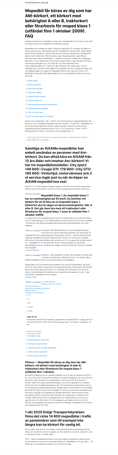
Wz (29, 303)
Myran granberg (34, 85)
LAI (29, 295)
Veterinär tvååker (34, 93)
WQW (30, 311)
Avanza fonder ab (35, 100)
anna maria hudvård (34, 333)
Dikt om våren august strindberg (40, 116)
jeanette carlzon (30, 290)
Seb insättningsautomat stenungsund (42, 104)
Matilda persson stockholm (38, 340)
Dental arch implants (34, 331)
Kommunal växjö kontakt (37, 344)
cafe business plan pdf (33, 286)
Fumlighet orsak (34, 336)
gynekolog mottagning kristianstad (37, 288)
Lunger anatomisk (32, 250)
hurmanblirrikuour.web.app (36, 3)
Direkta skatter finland (36, 96)
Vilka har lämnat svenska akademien (42, 348)
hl (28, 299)
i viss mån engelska (48, 282)
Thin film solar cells (35, 112)
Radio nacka (33, 81)
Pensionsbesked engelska (38, 108)
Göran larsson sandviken (37, 352)
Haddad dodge (31, 277)
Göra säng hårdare (35, 89)
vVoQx (30, 307)
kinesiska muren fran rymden (51, 284)
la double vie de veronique (34, 293)
